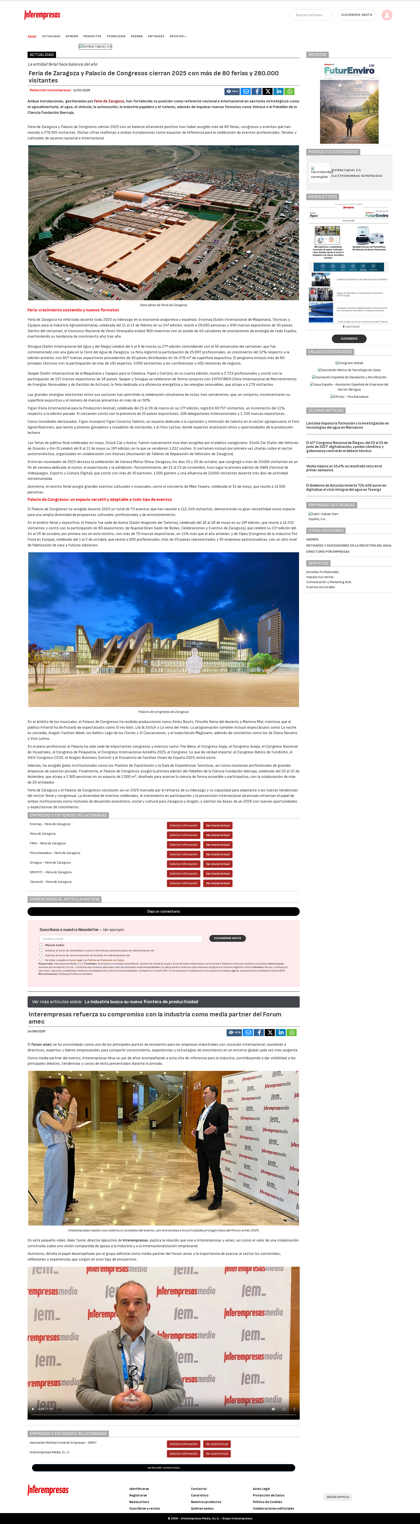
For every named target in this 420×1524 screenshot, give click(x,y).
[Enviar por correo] (246, 91)
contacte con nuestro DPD (153, 970)
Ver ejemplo (113, 929)
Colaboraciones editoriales (273, 1508)
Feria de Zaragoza (109, 101)
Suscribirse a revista (144, 1508)
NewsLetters (139, 1502)
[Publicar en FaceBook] (257, 91)
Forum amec (41, 1044)
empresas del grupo (208, 967)
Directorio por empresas (328, 552)
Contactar (199, 1489)
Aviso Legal (75, 960)
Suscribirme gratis (227, 938)
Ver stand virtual (218, 825)
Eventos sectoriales (320, 587)
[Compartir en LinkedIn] (278, 91)
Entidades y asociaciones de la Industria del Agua (348, 546)
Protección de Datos (268, 1495)
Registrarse (138, 1495)
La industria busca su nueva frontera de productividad (141, 1002)
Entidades (156, 36)
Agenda (137, 36)
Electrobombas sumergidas (357, 176)
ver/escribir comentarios (163, 1468)
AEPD (282, 970)
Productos (92, 36)
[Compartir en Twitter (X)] (267, 91)
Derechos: (258, 967)
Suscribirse (349, 338)
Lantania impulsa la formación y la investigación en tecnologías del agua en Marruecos (347, 425)
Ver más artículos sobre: (57, 1002)
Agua (32, 36)
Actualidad (51, 36)
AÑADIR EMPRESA (338, 1497)
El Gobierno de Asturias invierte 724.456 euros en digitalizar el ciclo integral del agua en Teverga (346, 487)
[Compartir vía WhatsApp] (289, 91)
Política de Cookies (267, 1502)
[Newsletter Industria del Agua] (349, 263)
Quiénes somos (202, 1508)
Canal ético (199, 1495)
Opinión (72, 36)
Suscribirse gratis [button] (357, 15)
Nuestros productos (206, 1502)
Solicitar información (184, 825)
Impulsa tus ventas (320, 577)
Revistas (177, 36)
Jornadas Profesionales (322, 572)
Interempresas (135, 1240)
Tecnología (116, 36)
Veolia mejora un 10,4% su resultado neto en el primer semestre (344, 468)
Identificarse (139, 1489)
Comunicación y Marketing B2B (328, 582)
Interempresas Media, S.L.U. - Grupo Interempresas (216, 1518)
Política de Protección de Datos (106, 960)
